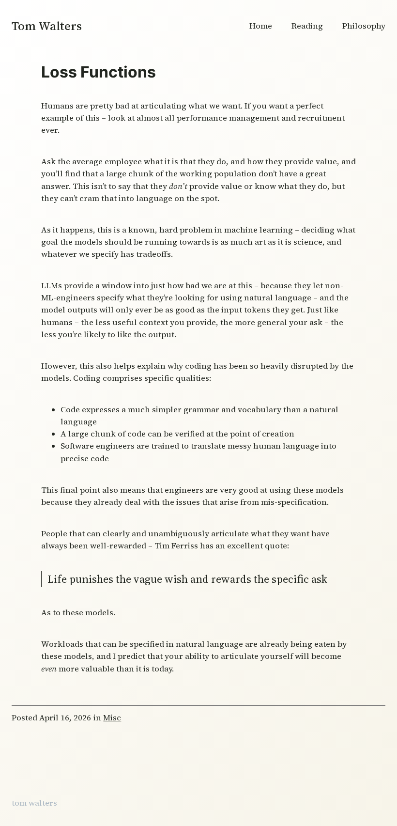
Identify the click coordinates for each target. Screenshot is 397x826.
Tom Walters (47, 25)
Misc (112, 717)
